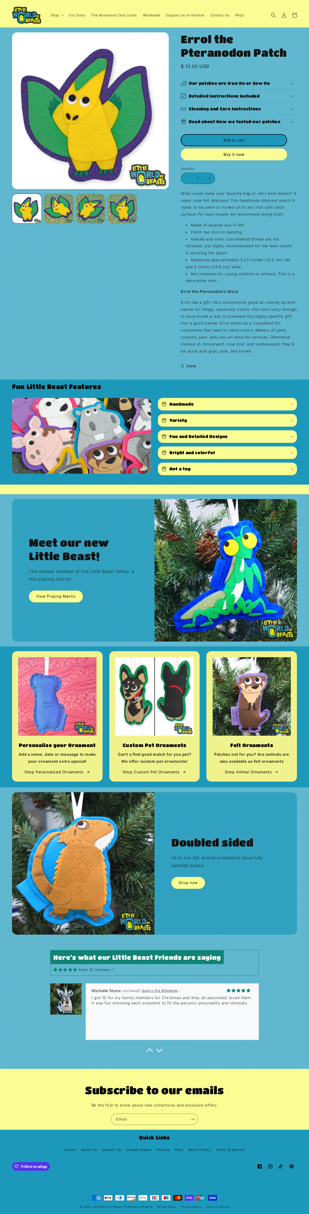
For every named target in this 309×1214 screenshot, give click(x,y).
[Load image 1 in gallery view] (27, 208)
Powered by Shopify (138, 1206)
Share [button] (191, 366)
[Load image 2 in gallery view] (58, 208)
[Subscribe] (192, 1119)
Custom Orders (139, 1150)
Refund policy (166, 1206)
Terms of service (217, 1206)
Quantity (187, 168)
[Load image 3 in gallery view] (90, 208)
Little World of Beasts (107, 1206)
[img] (65, 969)
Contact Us (111, 1150)
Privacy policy (191, 1206)
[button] (57, 15)
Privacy (163, 1150)
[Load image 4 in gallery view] (122, 208)
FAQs (179, 1150)
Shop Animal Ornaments (248, 771)
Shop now (188, 882)
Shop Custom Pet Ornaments (151, 771)
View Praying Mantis (56, 596)
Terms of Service (230, 1150)
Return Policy (199, 1150)
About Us (89, 1150)
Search (70, 1150)
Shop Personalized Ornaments (53, 771)
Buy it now (234, 154)
